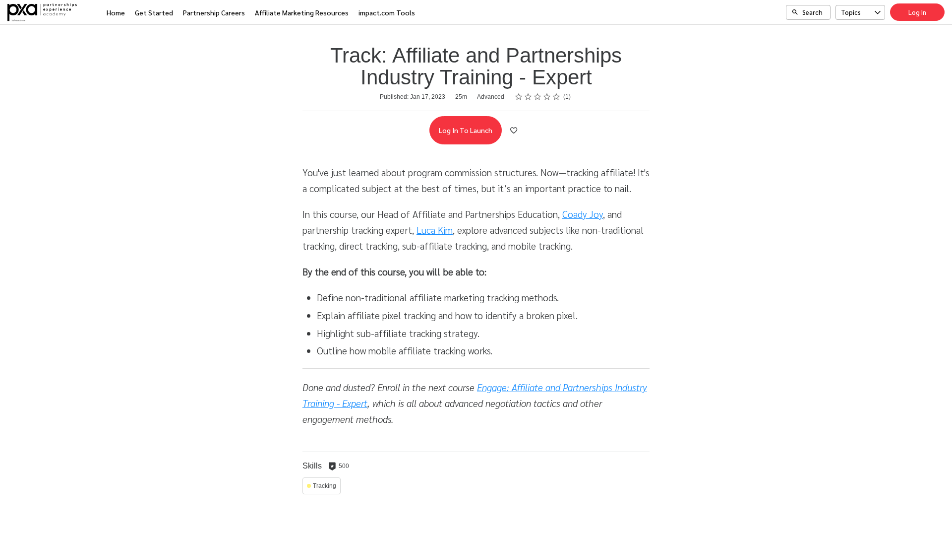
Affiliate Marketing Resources (302, 12)
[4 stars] (547, 96)
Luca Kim (434, 230)
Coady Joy (582, 214)
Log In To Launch (465, 130)
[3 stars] (537, 96)
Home (116, 12)
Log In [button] (917, 12)
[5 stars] (556, 96)
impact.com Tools (386, 12)
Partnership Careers (214, 12)
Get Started (154, 12)
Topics (851, 12)
